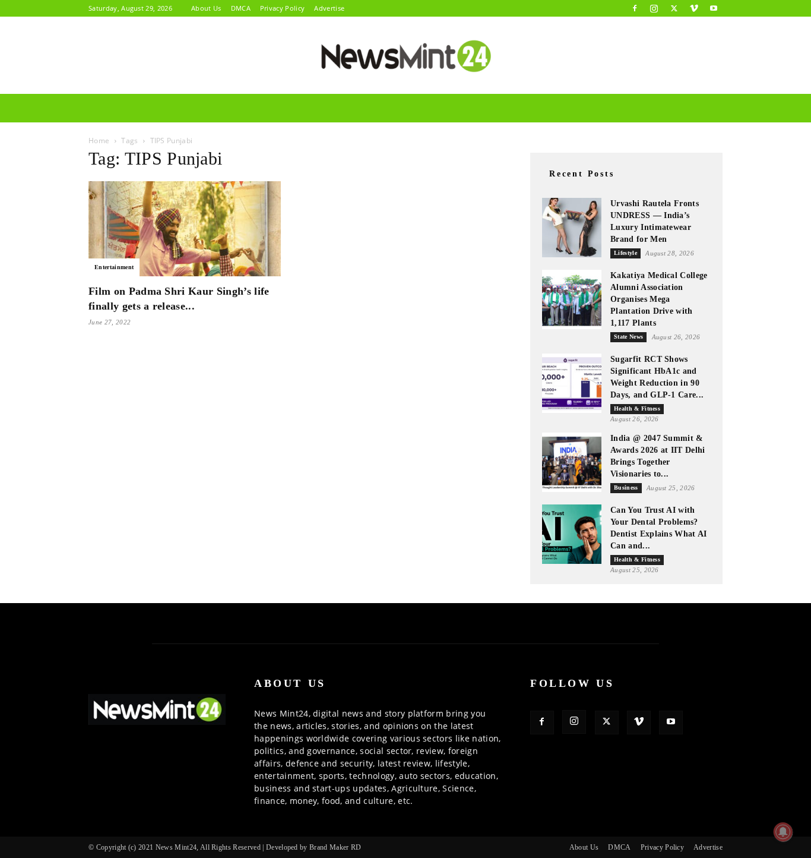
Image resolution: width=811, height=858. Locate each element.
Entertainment (114, 267)
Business (626, 487)
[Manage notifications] (783, 831)
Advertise (329, 8)
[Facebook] (635, 8)
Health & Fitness (637, 408)
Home (98, 140)
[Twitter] (674, 8)
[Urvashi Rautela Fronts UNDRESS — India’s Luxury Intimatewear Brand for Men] (571, 227)
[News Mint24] (405, 56)
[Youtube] (714, 8)
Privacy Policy (282, 8)
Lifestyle (625, 253)
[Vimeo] (694, 8)
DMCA (241, 8)
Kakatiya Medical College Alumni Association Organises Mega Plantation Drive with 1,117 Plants (659, 299)
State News (628, 336)
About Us (206, 8)
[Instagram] (654, 8)
